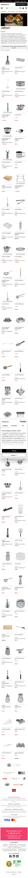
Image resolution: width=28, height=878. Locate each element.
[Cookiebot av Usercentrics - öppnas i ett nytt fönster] (20, 422)
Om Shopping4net (22, 849)
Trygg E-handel (22, 850)
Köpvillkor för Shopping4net (9, 849)
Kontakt (5, 846)
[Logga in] (23, 8)
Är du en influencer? (14, 846)
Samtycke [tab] (5, 425)
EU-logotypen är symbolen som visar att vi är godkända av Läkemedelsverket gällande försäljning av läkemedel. (14, 811)
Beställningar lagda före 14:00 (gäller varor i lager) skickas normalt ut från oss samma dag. (14, 805)
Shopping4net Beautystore (10, 850)
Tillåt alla (14, 450)
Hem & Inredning (11, 11)
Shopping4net (4, 11)
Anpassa (13, 455)
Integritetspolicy (17, 847)
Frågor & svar (12, 844)
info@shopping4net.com (14, 838)
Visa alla (17, 765)
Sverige (14, 874)
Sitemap (20, 872)
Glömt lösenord (21, 844)
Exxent (25, 11)
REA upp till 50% (7, 1)
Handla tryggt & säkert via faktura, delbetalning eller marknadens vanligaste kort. (14, 816)
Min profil (5, 844)
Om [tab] (23, 425)
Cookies (9, 847)
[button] (26, 8)
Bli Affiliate (23, 846)
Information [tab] (14, 425)
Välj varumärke (19, 11)
